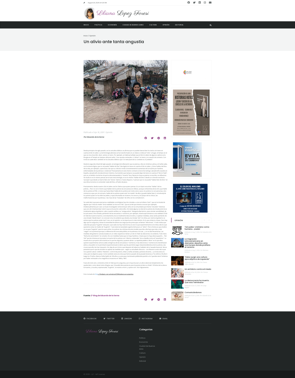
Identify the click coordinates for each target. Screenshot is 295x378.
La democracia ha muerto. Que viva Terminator (197, 281)
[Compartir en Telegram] (158, 138)
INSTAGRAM (147, 318)
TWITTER (110, 318)
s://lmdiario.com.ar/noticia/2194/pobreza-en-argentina (115, 274)
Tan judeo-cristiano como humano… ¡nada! (197, 228)
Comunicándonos (193, 292)
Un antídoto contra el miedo (198, 269)
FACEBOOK (91, 318)
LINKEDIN (128, 318)
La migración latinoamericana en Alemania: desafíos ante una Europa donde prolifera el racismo (197, 243)
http (96, 274)
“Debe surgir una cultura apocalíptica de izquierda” (197, 258)
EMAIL (165, 318)
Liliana (123, 13)
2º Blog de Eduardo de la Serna (105, 295)
